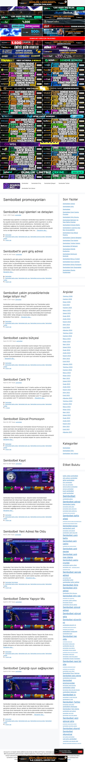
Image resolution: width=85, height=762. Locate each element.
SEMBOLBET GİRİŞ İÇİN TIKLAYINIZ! (42, 38)
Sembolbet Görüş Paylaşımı (72, 264)
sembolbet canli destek (69, 530)
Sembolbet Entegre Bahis (71, 225)
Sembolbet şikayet (71, 728)
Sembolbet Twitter (64, 183)
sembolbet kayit (67, 633)
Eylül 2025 (66, 305)
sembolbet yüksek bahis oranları (70, 724)
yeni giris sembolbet (70, 739)
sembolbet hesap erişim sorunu (69, 627)
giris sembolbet (67, 482)
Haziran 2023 (67, 370)
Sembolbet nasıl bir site (72, 663)
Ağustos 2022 (67, 398)
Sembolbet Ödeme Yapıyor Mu (24, 598)
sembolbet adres (68, 499)
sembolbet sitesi (69, 687)
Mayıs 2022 (67, 407)
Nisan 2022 (66, 409)
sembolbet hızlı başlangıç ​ (68, 629)
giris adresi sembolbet (70, 478)
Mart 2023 (66, 378)
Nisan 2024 (67, 341)
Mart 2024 (66, 344)
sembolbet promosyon (69, 678)
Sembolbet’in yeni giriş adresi (23, 251)
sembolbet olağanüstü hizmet (69, 667)
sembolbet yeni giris (68, 713)
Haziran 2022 (67, 404)
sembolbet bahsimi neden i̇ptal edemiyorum (72, 521)
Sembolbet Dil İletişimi (70, 246)
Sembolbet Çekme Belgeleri (72, 238)
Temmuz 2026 (67, 296)
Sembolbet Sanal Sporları (69, 685)
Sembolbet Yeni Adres (71, 709)
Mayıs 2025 (67, 310)
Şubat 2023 (67, 381)
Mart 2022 (66, 412)
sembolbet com (67, 567)
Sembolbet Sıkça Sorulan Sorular (71, 690)
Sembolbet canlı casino (70, 542)
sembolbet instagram (70, 631)
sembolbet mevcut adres (69, 650)
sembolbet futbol (66, 569)
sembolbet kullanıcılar (67, 641)
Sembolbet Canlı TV (16, 379)
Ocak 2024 (66, 350)
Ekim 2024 (66, 324)
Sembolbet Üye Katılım (70, 240)
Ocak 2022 (66, 418)
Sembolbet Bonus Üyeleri (71, 259)
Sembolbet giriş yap (24, 236)
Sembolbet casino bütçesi (21, 338)
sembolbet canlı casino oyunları (69, 546)
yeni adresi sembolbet (68, 737)
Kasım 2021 (67, 424)
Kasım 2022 (67, 390)
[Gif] (42, 88)
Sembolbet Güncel (67, 602)
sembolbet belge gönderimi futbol (70, 523)
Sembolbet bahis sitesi (11, 236)
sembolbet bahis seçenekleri (69, 513)
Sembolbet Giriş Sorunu (71, 217)
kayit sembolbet (68, 491)
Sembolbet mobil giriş (68, 654)
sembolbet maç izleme (69, 648)
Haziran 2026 (67, 299)
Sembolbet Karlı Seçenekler (72, 267)
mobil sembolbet (68, 493)
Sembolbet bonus (70, 526)
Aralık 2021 (66, 421)
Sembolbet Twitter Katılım (71, 243)
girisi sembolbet (68, 480)
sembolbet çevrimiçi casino (70, 726)
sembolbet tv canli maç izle (70, 697)
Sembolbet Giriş (36, 183)
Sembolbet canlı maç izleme (70, 555)
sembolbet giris (67, 578)
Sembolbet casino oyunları (70, 561)
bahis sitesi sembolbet (70, 476)
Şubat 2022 (67, 415)
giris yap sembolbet (68, 484)
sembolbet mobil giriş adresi (70, 656)
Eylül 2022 (66, 395)
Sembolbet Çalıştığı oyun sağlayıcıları (28, 668)
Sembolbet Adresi (69, 204)
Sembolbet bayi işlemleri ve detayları (28, 212)
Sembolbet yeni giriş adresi (70, 715)
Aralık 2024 (66, 319)
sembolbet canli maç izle (70, 532)
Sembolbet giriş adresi (70, 589)
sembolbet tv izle (68, 699)
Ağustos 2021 (67, 432)
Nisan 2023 (67, 375)
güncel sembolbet (68, 489)
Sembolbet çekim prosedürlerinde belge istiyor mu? (26, 294)
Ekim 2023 (66, 358)
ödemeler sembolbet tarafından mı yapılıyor (72, 743)
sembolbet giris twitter (71, 582)
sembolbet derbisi (76, 567)
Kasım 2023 (67, 356)
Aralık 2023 (66, 353)
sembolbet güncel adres (70, 604)
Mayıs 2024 (67, 339)
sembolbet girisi (68, 580)
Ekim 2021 (66, 426)
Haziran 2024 (67, 336)
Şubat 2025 (67, 313)
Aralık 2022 (66, 387)
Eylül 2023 (66, 361)
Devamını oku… (42, 230)
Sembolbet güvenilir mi (72, 621)
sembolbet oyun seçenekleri (69, 669)
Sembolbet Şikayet (49, 183)
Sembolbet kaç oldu (70, 637)
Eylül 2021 (66, 429)
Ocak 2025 (66, 316)
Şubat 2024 (67, 347)
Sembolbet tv (69, 694)
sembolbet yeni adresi (69, 711)
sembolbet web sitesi (68, 704)
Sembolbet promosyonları (37, 236)
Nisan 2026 (67, 302)
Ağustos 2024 (67, 330)
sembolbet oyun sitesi (68, 671)
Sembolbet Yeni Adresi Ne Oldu (24, 531)
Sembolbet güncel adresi (71, 609)
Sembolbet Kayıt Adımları (71, 262)
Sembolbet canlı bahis (70, 536)
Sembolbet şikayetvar (68, 732)
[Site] (21, 65)
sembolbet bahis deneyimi (70, 508)
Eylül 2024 (66, 327)
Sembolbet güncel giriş (72, 615)
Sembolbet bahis (69, 504)
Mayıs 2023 (67, 373)
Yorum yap (8, 240)
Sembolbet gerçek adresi (72, 573)
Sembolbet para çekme (72, 676)
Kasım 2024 (67, 322)
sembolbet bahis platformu (70, 511)
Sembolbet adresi (71, 501)
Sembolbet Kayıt (14, 460)
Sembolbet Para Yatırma (71, 673)
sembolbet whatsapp (70, 706)
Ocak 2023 (66, 384)
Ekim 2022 (66, 392)
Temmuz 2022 (67, 401)
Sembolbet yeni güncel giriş (70, 719)
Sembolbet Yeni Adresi (28, 188)
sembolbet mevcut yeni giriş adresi (70, 652)
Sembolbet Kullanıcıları (69, 643)
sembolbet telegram (69, 692)
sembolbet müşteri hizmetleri (71, 658)
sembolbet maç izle (68, 646)
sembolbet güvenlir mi (69, 625)
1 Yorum (7, 408)
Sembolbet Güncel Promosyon (23, 419)
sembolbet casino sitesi (70, 565)
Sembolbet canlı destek (70, 550)
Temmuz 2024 (67, 333)
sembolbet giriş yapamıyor (68, 598)
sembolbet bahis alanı (68, 506)
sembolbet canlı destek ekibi (70, 741)
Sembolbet (25, 183)
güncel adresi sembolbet (70, 487)
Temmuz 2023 (67, 367)
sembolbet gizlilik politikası (70, 600)
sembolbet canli (69, 528)
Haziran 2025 (67, 307)
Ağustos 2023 (67, 364)
